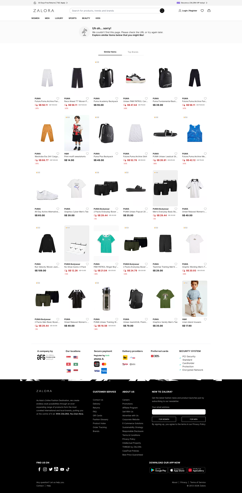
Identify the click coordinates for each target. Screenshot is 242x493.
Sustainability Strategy (132, 427)
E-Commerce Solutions (132, 423)
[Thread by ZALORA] (56, 469)
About (174, 482)
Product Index (99, 423)
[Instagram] (45, 469)
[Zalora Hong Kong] (68, 364)
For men (193, 419)
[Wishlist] (202, 10)
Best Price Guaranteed (132, 454)
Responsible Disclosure (132, 431)
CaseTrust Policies (130, 451)
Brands (96, 431)
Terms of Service (198, 482)
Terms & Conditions (131, 435)
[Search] (162, 10)
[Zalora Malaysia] (76, 357)
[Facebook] (39, 469)
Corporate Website (130, 419)
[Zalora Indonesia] (76, 371)
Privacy (183, 482)
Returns (96, 407)
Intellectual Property (131, 443)
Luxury (59, 18)
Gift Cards (97, 415)
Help (49, 485)
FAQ (95, 411)
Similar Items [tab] (110, 52)
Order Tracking (100, 427)
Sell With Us (127, 411)
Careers (126, 400)
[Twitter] (51, 469)
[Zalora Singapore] (68, 357)
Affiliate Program (130, 407)
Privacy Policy (128, 439)
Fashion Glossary (100, 419)
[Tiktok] (86, 469)
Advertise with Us (130, 415)
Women (35, 18)
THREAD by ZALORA (131, 447)
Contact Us (98, 400)
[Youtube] (62, 469)
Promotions (127, 403)
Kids (98, 18)
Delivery (96, 403)
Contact (40, 485)
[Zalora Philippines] (68, 371)
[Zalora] (43, 10)
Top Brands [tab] (133, 52)
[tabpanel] (121, 195)
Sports (72, 18)
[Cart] (209, 10)
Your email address (160, 407)
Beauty (86, 18)
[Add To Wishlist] (58, 98)
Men (47, 18)
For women (164, 419)
